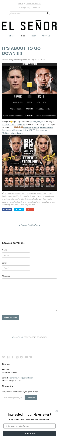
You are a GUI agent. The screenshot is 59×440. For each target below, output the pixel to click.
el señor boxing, (49, 196)
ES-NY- (21, 337)
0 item (24, 7)
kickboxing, (6, 205)
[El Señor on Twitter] (3, 357)
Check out (36, 7)
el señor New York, (39, 199)
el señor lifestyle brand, (23, 199)
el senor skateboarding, (16, 202)
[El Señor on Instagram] (17, 357)
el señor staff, (30, 202)
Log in (20, 3)
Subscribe (29, 433)
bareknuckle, (25, 196)
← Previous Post (25, 225)
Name (4, 250)
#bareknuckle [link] (41, 130)
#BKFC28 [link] (21, 124)
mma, (13, 205)
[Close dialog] (56, 411)
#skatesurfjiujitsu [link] (21, 130)
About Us (46, 36)
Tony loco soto (29, 205)
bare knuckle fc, (21, 193)
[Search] (48, 13)
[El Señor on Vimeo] (30, 357)
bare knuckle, (9, 193)
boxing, (33, 196)
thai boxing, (19, 205)
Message (6, 276)
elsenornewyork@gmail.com (20, 378)
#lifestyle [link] (35, 127)
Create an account (33, 3)
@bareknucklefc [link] (9, 124)
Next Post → (35, 225)
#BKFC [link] (32, 130)
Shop (11, 36)
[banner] (29, 25)
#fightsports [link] (7, 133)
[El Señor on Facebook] (8, 357)
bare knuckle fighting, (35, 193)
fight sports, (50, 202)
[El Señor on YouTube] (26, 357)
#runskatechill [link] (8, 130)
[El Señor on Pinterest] (21, 357)
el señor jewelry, (8, 199)
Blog (23, 36)
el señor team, (40, 202)
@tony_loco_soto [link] (37, 121)
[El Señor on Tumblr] (12, 357)
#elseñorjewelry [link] (46, 127)
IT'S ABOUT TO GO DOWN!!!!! (21, 51)
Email (4, 263)
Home (14, 337)
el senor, (39, 196)
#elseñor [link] (27, 127)
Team (33, 36)
